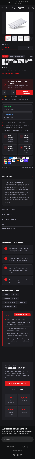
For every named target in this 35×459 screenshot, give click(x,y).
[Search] (6, 8)
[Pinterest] (21, 455)
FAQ (3, 224)
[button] (8, 38)
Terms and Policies (17, 450)
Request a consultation (17, 383)
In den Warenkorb (25, 92)
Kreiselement (25, 48)
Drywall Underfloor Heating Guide (15, 319)
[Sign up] (31, 439)
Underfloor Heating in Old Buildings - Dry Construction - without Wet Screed (17, 334)
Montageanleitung (8, 229)
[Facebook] (14, 455)
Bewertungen (7, 214)
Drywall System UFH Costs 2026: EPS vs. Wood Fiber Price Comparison (17, 323)
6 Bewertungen (16, 96)
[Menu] (2, 8)
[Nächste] (31, 38)
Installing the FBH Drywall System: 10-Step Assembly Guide (16, 329)
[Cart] (33, 8)
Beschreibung (7, 176)
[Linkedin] (17, 455)
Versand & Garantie (9, 219)
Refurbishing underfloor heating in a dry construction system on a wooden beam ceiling (17, 341)
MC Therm (14, 447)
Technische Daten (8, 210)
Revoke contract (17, 3)
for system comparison (22, 314)
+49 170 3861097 (18, 389)
